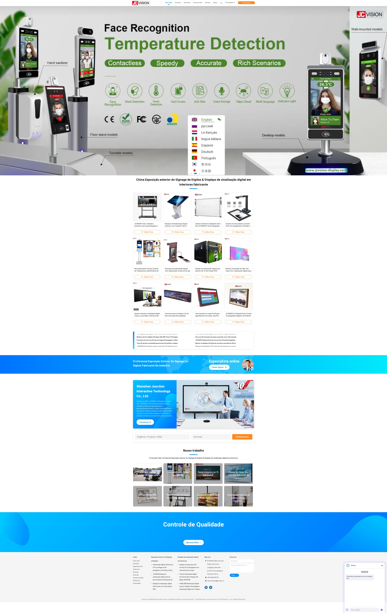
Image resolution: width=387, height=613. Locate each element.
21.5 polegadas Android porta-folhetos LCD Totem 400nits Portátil (158, 312)
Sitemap (136, 551)
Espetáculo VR (138, 542)
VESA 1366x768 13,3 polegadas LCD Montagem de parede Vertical (216, 316)
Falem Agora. (246, 3)
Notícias (135, 548)
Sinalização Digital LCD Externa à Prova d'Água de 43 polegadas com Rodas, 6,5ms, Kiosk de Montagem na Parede (163, 544)
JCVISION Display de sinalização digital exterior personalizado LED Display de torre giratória (162, 553)
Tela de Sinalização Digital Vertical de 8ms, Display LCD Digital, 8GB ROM (188, 553)
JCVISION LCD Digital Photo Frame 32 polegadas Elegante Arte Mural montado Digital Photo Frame (238, 292)
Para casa (136, 537)
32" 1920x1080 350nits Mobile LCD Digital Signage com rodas (157, 319)
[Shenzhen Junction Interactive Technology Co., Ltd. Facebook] (206, 563)
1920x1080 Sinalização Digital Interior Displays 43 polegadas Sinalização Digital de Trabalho (189, 562)
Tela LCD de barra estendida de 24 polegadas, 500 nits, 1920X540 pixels (158, 322)
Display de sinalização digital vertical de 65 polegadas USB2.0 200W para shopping (158, 316)
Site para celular (138, 554)
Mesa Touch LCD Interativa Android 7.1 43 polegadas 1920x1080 (216, 312)
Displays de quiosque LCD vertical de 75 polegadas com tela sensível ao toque (189, 543)
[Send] (382, 610)
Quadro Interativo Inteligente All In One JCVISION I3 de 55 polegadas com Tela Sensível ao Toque (208, 202)
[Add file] (347, 610)
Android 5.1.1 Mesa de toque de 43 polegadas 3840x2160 (214, 319)
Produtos (136, 539)
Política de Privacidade (137, 558)
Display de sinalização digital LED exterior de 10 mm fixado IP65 (162, 562)
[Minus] (382, 565)
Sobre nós (136, 545)
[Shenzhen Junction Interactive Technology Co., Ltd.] (141, 3)
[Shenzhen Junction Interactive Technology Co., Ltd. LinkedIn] (210, 563)
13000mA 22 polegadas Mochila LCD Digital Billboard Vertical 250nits (216, 322)
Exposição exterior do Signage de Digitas (161, 535)
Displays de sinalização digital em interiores (188, 535)
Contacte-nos (242, 413)
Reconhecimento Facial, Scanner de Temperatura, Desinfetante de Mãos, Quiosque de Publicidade (146, 247)
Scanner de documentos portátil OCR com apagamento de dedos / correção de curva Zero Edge (238, 202)
